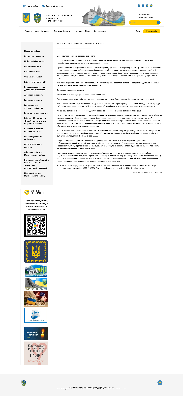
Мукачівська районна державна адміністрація (59, 18)
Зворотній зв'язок (54, 6)
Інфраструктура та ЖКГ (35, 82)
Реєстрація (151, 31)
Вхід (138, 31)
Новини (78, 31)
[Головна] (38, 18)
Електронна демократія (35, 113)
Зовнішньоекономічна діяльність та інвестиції (35, 88)
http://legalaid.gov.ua (135, 168)
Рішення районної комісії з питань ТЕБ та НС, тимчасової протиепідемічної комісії (36, 164)
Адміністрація (42, 31)
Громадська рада (32, 100)
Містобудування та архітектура (33, 138)
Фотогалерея (100, 31)
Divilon (112, 387)
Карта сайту (32, 6)
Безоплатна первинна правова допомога (34, 130)
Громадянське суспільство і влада (33, 106)
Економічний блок (32, 66)
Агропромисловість (33, 95)
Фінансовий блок (32, 71)
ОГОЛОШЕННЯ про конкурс (33, 145)
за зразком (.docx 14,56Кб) (135, 130)
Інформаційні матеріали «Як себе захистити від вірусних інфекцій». (35, 121)
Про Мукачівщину (62, 31)
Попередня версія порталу (145, 17)
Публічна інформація (34, 61)
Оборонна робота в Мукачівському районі (34, 153)
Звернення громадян (34, 56)
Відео (88, 31)
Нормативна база (32, 51)
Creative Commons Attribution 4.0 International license (95, 389)
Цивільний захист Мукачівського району (34, 174)
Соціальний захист (33, 77)
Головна (28, 31)
